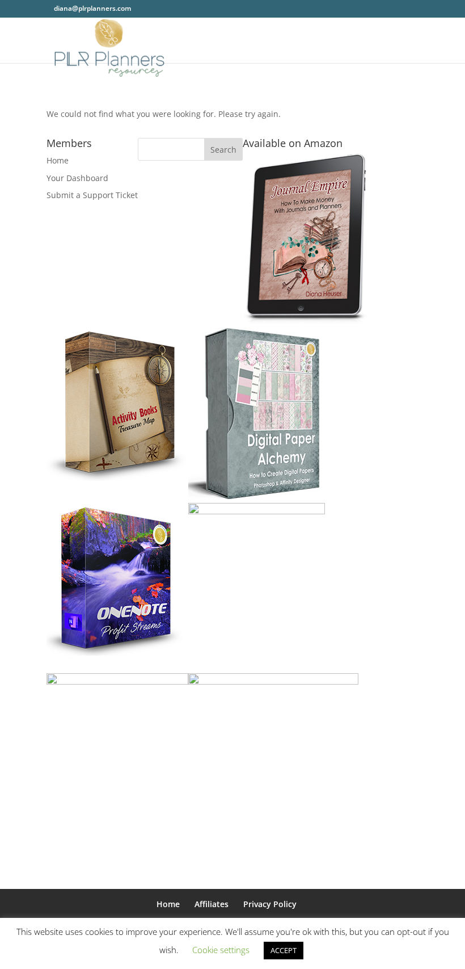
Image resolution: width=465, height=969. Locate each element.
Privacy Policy (270, 904)
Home (57, 160)
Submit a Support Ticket (92, 195)
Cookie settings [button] (221, 949)
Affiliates (212, 904)
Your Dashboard (77, 178)
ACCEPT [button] (283, 950)
